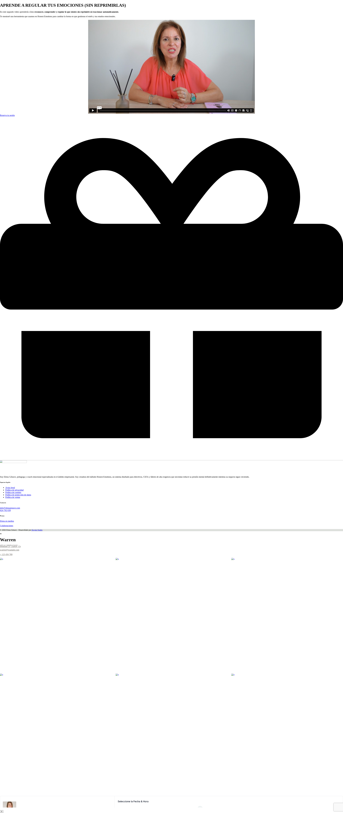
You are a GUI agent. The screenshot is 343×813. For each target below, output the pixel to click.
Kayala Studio (36, 530)
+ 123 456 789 (6, 554)
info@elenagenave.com (10, 508)
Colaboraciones (6, 525)
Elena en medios (7, 521)
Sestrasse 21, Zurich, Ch (10, 546)
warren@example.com (9, 550)
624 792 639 (5, 510)
